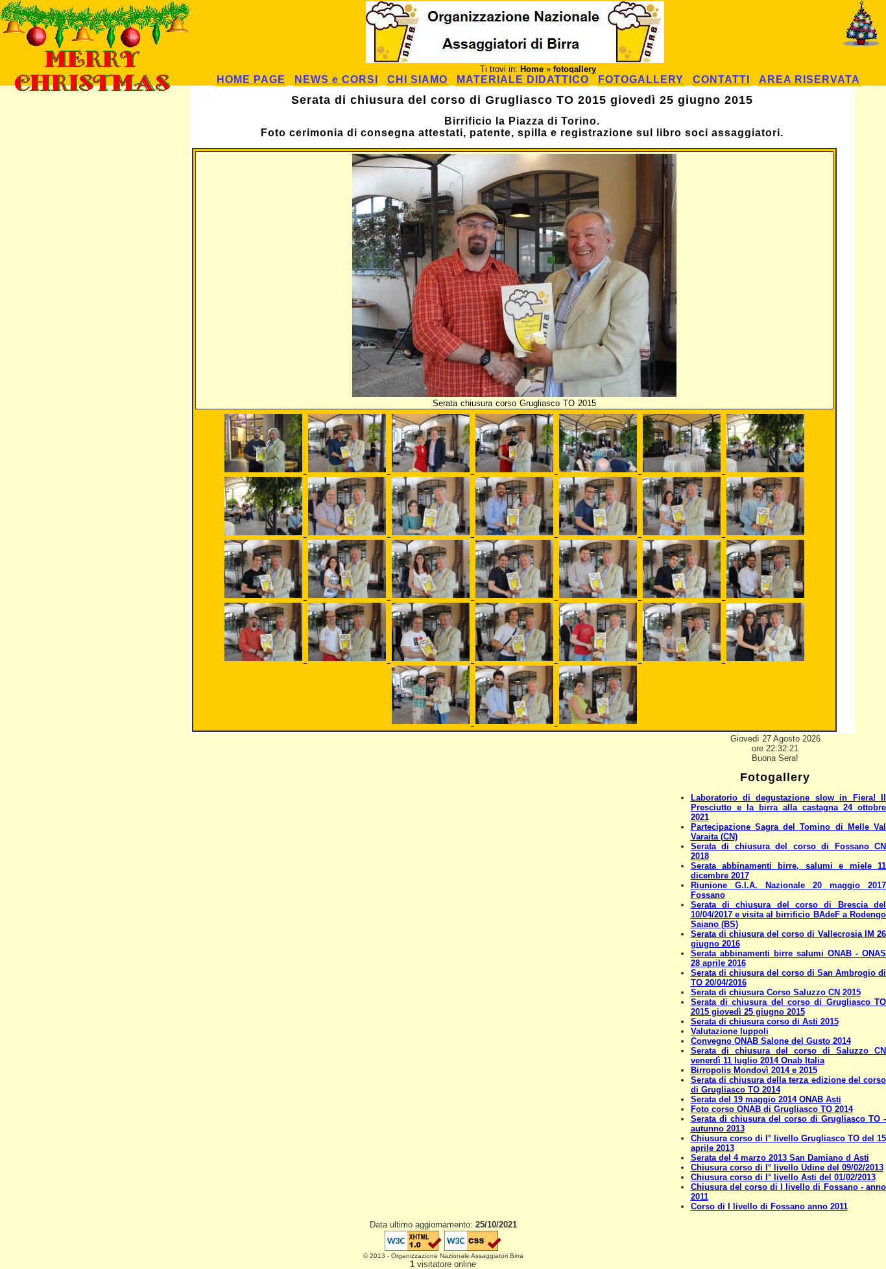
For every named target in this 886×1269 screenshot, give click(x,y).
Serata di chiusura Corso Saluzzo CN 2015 (776, 992)
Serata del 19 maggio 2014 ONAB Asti (766, 1099)
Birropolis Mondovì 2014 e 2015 (754, 1070)
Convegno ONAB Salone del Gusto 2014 (771, 1041)
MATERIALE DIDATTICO (523, 79)
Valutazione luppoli (730, 1031)
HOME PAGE (251, 79)
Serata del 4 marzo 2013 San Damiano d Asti (780, 1158)
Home (532, 69)
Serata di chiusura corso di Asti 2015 (765, 1021)
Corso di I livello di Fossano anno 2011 (769, 1206)
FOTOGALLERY (641, 79)
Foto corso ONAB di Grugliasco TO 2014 (772, 1109)
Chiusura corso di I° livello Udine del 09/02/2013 (787, 1167)
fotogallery (574, 69)
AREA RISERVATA (809, 79)
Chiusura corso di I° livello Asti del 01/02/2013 (783, 1177)
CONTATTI (721, 79)
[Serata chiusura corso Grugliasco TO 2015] (265, 471)
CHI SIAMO (417, 79)
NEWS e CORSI (336, 79)
